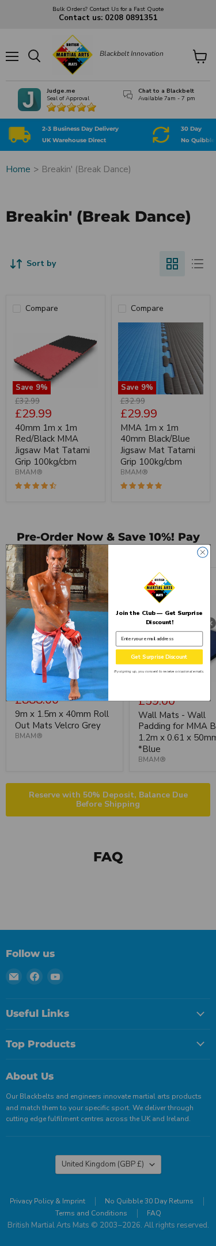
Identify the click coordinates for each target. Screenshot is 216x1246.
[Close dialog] (202, 552)
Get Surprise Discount (159, 657)
